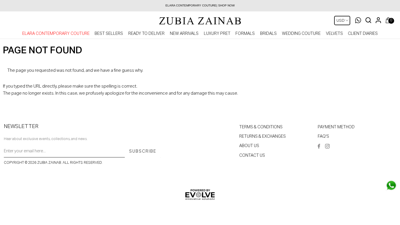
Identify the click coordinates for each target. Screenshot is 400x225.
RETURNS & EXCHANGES (262, 136)
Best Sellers (109, 34)
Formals (245, 34)
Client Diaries (363, 34)
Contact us (252, 156)
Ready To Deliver (146, 34)
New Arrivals (184, 34)
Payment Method (336, 127)
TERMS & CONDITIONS (261, 127)
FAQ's (323, 136)
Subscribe (142, 151)
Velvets (334, 34)
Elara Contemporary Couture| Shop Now (200, 5)
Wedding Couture (301, 34)
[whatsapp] (391, 185)
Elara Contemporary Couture (56, 34)
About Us (249, 146)
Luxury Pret (217, 34)
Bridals (268, 34)
